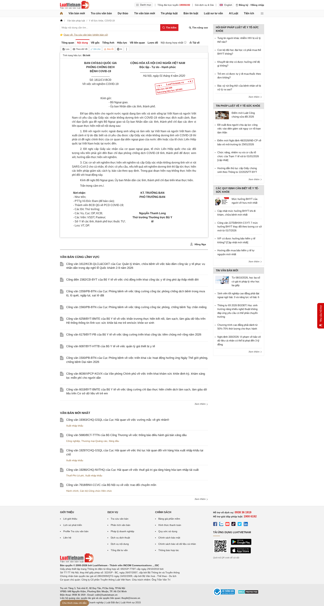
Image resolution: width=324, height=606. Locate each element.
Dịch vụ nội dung (120, 544)
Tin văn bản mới (144, 13)
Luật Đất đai (112, 602)
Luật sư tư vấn (213, 13)
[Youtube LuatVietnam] (227, 524)
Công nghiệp (73, 441)
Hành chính (72, 490)
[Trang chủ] (61, 13)
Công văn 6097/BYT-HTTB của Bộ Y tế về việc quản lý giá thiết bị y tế (110, 346)
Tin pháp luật (169, 13)
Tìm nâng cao (200, 27)
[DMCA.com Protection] (248, 593)
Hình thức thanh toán (169, 525)
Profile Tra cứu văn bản (75, 531)
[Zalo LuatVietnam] (221, 524)
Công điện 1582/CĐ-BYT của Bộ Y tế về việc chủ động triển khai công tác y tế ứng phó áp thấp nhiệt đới (132, 279)
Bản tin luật (191, 13)
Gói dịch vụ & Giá (204, 5)
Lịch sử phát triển (72, 525)
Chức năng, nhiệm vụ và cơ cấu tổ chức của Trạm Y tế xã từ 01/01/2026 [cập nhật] (238, 156)
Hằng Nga (200, 244)
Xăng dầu (114, 441)
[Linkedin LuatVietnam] (246, 524)
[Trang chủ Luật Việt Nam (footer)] (77, 561)
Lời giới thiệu (70, 518)
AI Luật (233, 13)
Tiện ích (249, 13)
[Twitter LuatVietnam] (240, 524)
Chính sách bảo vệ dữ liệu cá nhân (177, 544)
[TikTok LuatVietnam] (233, 524)
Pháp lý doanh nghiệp (122, 531)
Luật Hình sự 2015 (131, 602)
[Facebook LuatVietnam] (215, 524)
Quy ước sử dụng (167, 531)
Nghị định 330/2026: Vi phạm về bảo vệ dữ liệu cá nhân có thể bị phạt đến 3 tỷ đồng (239, 340)
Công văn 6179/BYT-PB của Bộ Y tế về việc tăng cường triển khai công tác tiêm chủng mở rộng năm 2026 (133, 334)
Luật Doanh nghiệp (93, 602)
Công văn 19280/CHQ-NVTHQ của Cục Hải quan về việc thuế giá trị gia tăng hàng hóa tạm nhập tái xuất (132, 469)
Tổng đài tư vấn (119, 550)
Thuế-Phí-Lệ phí (75, 475)
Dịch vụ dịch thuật (120, 537)
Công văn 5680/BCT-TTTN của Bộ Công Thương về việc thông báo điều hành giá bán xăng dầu (126, 435)
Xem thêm (200, 404)
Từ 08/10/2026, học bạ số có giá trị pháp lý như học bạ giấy (246, 281)
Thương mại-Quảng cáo (94, 441)
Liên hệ (67, 537)
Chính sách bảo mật (169, 537)
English (228, 5)
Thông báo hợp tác (168, 550)
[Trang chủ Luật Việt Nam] (74, 5)
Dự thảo (123, 13)
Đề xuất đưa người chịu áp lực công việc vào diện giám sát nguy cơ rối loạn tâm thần (239, 128)
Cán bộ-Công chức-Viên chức (96, 490)
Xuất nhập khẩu (74, 425)
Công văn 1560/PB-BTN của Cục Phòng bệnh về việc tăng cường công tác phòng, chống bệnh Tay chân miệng (136, 307)
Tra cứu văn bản (101, 13)
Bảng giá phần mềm (169, 518)
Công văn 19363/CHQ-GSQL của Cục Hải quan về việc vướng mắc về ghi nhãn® (117, 419)
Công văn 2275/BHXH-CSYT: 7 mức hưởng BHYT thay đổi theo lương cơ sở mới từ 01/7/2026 (239, 226)
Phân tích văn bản (120, 525)
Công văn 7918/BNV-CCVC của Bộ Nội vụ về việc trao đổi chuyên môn (111, 485)
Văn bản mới (77, 13)
